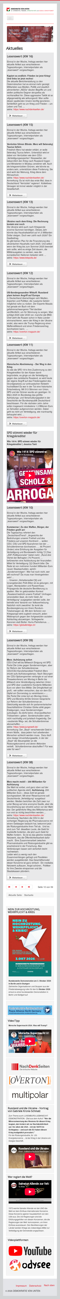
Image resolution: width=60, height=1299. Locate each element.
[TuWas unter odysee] (30, 1265)
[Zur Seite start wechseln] (9, 887)
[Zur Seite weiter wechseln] (22, 887)
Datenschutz (35, 1285)
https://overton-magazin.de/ (26, 331)
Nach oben (49, 1285)
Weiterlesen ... (18, 115)
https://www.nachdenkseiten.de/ (28, 109)
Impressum (21, 1285)
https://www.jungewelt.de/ (25, 726)
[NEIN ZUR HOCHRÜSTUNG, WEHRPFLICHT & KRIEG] (30, 945)
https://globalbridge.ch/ (24, 624)
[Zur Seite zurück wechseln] (16, 887)
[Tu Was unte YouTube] (30, 1250)
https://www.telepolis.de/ (25, 257)
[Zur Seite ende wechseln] (29, 887)
